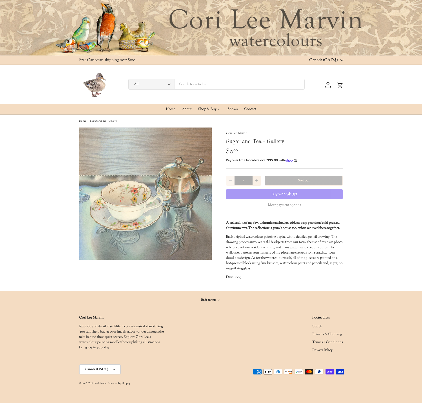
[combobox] (216, 84)
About (186, 109)
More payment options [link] (284, 205)
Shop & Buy (207, 109)
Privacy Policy (322, 350)
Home (170, 109)
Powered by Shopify (119, 383)
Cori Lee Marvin (236, 133)
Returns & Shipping (327, 334)
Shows (232, 109)
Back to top (208, 300)
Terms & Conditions (327, 342)
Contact (250, 109)
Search (317, 326)
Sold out (304, 180)
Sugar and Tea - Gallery (103, 121)
